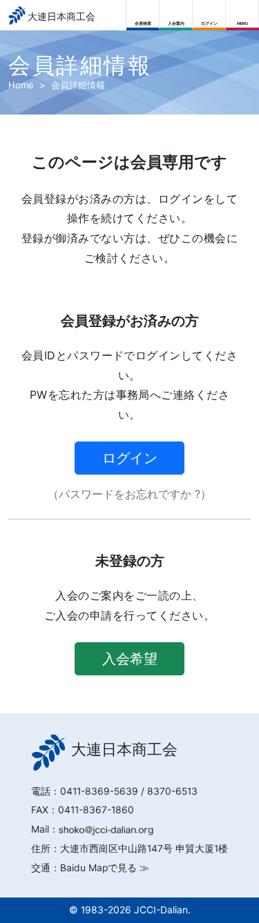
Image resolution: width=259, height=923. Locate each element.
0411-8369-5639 (99, 791)
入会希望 (129, 659)
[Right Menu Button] (243, 12)
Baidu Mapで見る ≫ (104, 867)
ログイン (129, 458)
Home (21, 84)
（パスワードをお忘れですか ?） (129, 494)
